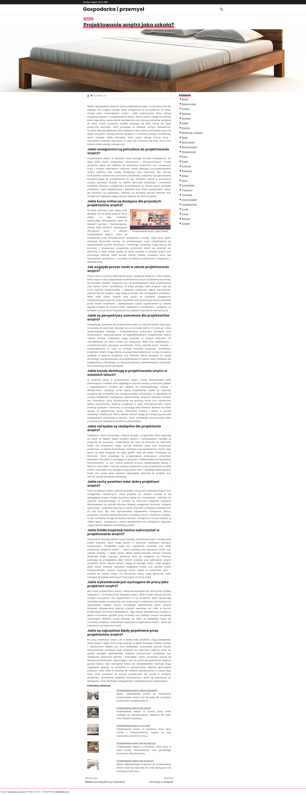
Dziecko (186, 108)
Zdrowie (186, 223)
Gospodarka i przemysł (113, 9)
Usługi (185, 214)
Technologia (188, 185)
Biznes (185, 99)
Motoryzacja (188, 142)
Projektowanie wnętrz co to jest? (133, 725)
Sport (185, 180)
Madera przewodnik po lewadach (105, 782)
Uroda (185, 209)
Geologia (186, 118)
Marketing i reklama (192, 132)
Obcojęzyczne (189, 151)
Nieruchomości (189, 147)
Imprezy (186, 127)
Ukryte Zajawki (189, 199)
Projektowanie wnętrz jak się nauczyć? (136, 743)
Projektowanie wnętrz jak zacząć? (134, 708)
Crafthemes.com (61, 791)
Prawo (185, 161)
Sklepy (185, 175)
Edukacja (186, 113)
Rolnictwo (187, 171)
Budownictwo (189, 104)
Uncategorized (189, 204)
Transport (187, 190)
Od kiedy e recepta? (161, 782)
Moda (184, 137)
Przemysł (186, 166)
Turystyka (187, 194)
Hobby (185, 123)
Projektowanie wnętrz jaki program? (135, 760)
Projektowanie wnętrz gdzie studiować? (137, 690)
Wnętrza (88, 18)
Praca (184, 156)
